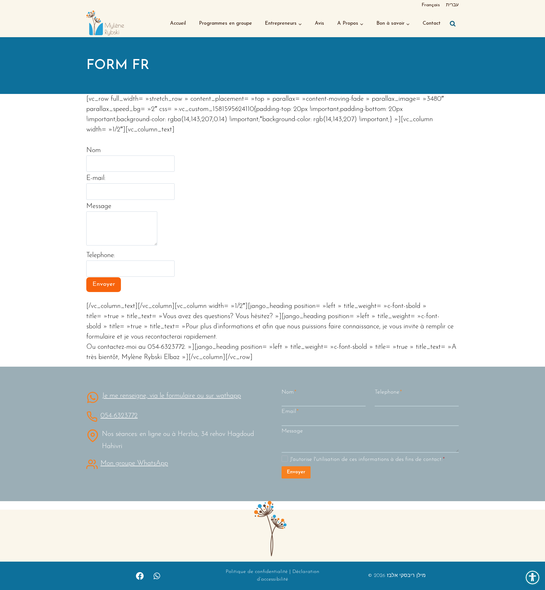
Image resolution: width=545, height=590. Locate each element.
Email (290, 411)
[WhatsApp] (156, 575)
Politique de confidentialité (257, 571)
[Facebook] (140, 575)
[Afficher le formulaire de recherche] (453, 24)
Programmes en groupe (225, 23)
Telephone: (100, 255)
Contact (432, 23)
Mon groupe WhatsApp (134, 463)
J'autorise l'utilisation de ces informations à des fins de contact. (367, 459)
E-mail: (95, 178)
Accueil (178, 23)
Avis (319, 23)
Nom (93, 150)
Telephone (388, 392)
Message (98, 206)
